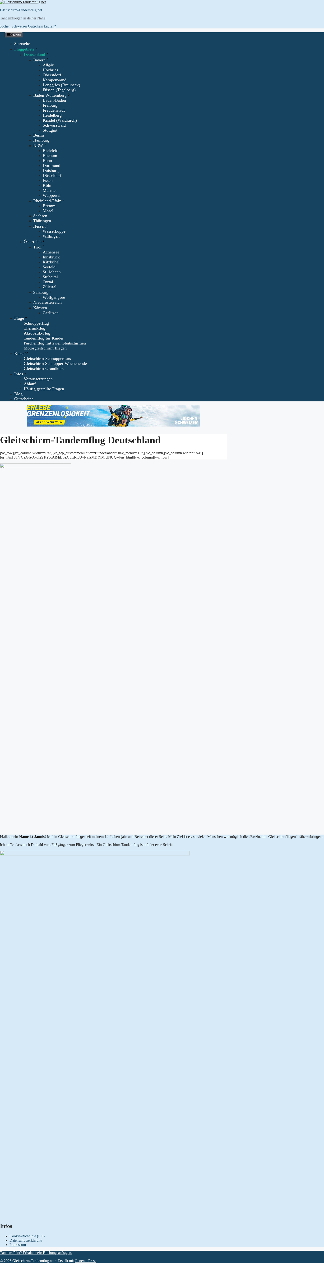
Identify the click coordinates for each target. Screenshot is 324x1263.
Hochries (50, 70)
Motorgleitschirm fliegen (45, 348)
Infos (18, 374)
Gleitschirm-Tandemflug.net (21, 10)
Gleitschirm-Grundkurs (44, 368)
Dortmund (51, 165)
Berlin (38, 135)
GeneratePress (85, 1261)
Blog (18, 393)
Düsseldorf (52, 175)
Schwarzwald (54, 125)
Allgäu (48, 65)
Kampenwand (54, 80)
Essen (48, 180)
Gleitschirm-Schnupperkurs (47, 358)
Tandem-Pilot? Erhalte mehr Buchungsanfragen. (36, 1253)
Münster (50, 190)
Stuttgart (50, 130)
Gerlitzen (51, 312)
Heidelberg (52, 115)
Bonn (47, 160)
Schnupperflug (36, 323)
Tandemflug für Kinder (44, 338)
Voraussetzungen (38, 379)
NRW (38, 145)
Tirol (37, 247)
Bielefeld (50, 150)
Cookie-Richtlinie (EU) (27, 1236)
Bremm (49, 205)
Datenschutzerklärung (25, 1240)
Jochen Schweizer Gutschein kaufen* (28, 26)
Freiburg (50, 105)
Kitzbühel (51, 262)
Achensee (51, 252)
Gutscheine (23, 398)
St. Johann (52, 272)
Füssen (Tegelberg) (59, 89)
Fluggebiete (24, 49)
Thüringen (42, 220)
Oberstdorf (52, 75)
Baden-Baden (54, 100)
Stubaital (50, 277)
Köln (47, 185)
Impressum (17, 1245)
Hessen (39, 226)
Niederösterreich (47, 302)
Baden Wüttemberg (50, 95)
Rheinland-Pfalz (47, 200)
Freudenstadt (54, 110)
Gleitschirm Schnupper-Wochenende (55, 363)
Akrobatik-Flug (37, 333)
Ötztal (48, 282)
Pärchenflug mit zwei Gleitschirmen (55, 343)
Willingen (51, 236)
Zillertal (49, 287)
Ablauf (30, 383)
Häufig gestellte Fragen (44, 388)
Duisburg (51, 170)
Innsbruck (51, 257)
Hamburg (41, 140)
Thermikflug (34, 328)
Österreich (33, 241)
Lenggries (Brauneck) (61, 85)
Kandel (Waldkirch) (60, 120)
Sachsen (40, 215)
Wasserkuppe (54, 231)
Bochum (50, 155)
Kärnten (40, 307)
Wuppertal (51, 195)
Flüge (19, 318)
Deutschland (34, 54)
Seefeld (49, 267)
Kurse (19, 353)
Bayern (39, 60)
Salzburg (40, 292)
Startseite (22, 43)
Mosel (48, 210)
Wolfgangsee (54, 297)
